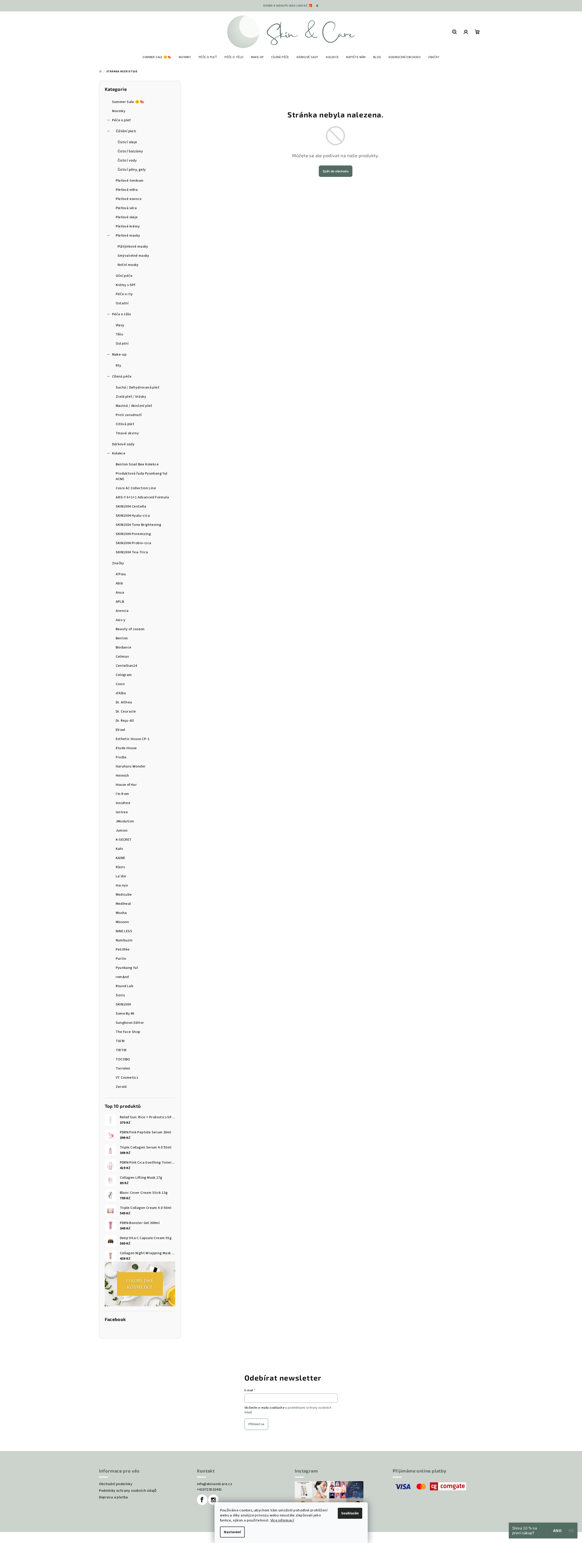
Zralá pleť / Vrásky (131, 396)
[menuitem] (157, 57)
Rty (118, 365)
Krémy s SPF (126, 284)
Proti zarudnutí (129, 414)
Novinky (119, 110)
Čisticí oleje (127, 142)
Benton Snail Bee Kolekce (137, 464)
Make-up (119, 354)
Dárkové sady (123, 444)
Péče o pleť (121, 120)
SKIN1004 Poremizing (133, 533)
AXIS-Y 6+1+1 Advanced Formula (142, 497)
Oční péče (124, 275)
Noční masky (128, 264)
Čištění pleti (126, 131)
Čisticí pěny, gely (132, 169)
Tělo (119, 334)
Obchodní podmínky (116, 1483)
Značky (118, 563)
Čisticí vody (127, 160)
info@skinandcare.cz (214, 1483)
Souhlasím (350, 1513)
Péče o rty (124, 294)
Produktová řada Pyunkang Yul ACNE (141, 476)
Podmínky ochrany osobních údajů (128, 1490)
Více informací (282, 1520)
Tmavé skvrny (127, 433)
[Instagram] (213, 1499)
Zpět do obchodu (336, 171)
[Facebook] (202, 1499)
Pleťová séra (126, 208)
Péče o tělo (121, 314)
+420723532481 (209, 1489)
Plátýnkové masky (133, 246)
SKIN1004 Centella (131, 506)
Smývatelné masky (133, 255)
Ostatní (122, 303)
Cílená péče (122, 376)
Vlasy (120, 325)
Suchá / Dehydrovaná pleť (137, 387)
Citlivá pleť (125, 424)
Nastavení (232, 1532)
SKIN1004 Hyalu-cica (133, 515)
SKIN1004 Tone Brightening (138, 524)
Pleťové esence (129, 198)
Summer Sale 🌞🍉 (128, 101)
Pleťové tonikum (130, 180)
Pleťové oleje (127, 217)
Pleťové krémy (128, 226)
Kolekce (119, 453)
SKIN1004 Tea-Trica (132, 552)
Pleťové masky (128, 235)
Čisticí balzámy (130, 151)
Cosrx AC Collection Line (136, 488)
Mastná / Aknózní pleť (134, 405)
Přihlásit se (256, 1424)
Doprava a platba (113, 1497)
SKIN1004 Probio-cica (133, 543)
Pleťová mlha (127, 189)
